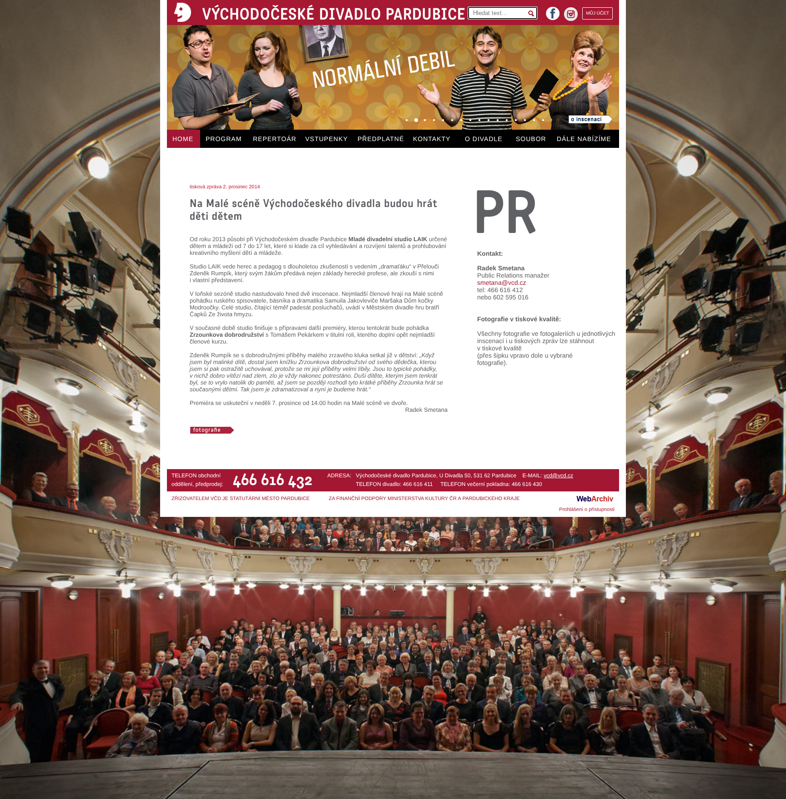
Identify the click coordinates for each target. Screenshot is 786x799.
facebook (552, 11)
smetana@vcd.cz (501, 282)
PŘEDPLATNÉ (381, 138)
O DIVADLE (484, 138)
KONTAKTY (431, 138)
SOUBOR (531, 138)
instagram (571, 14)
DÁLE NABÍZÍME (584, 138)
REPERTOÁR (275, 138)
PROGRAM (224, 138)
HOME (182, 138)
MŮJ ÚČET (597, 13)
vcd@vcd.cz (558, 475)
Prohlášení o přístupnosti (587, 509)
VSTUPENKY (326, 138)
